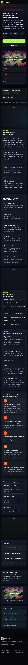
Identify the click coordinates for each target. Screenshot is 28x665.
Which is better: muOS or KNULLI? (14, 558)
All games (3, 648)
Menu (25, 2)
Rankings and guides (19, 648)
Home (2, 102)
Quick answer (14, 41)
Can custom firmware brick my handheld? (12, 548)
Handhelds (6, 102)
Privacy (16, 655)
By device (15, 94)
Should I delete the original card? (14, 563)
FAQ (12, 97)
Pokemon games (5, 650)
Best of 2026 (18, 650)
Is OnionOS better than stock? (13, 553)
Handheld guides (5, 652)
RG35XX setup (14, 45)
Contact (3, 655)
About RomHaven (19, 652)
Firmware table (6, 94)
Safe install (6, 97)
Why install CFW (16, 90)
